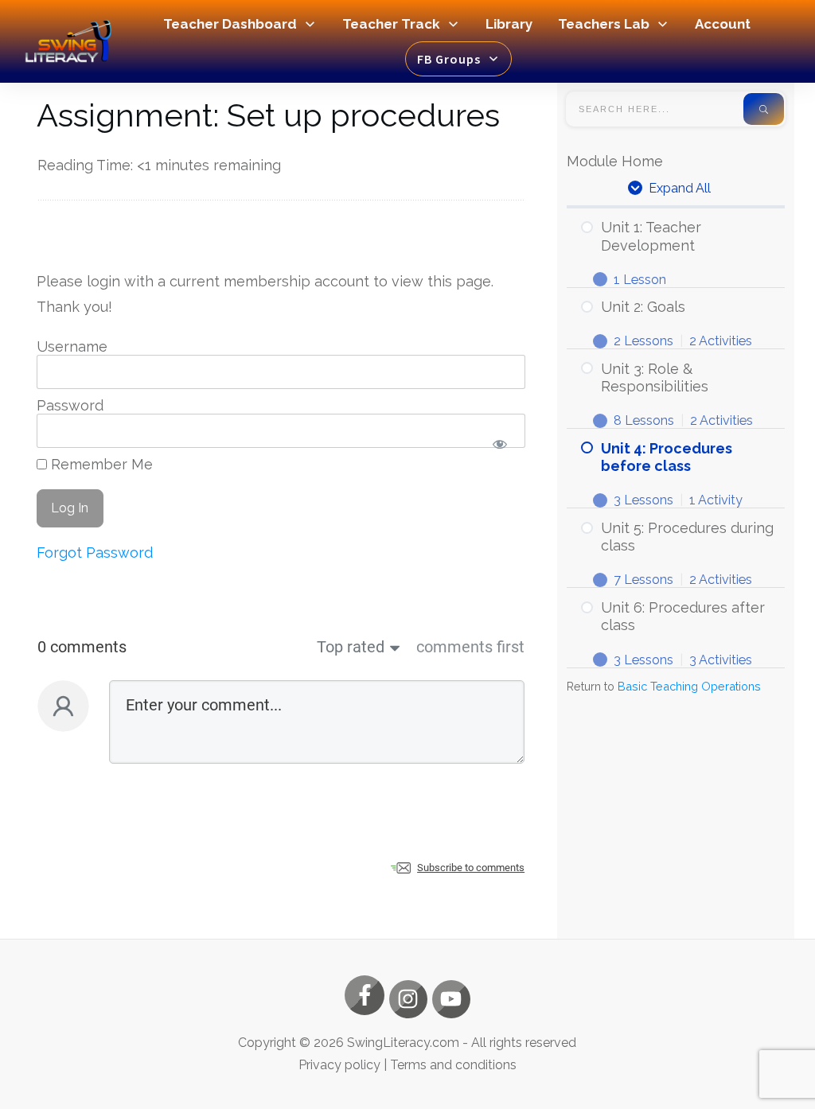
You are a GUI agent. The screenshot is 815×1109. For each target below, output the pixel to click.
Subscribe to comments (470, 868)
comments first (470, 646)
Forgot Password (95, 552)
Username (72, 346)
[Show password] (499, 443)
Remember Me (100, 464)
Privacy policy (339, 1064)
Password (70, 405)
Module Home (615, 161)
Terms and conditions (453, 1064)
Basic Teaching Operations (689, 686)
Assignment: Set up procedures (268, 115)
